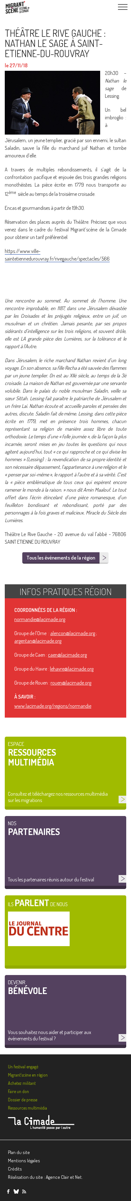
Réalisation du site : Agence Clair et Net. (45, 1177)
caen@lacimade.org (67, 655)
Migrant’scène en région (28, 1075)
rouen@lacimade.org (71, 683)
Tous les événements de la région (60, 557)
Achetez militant (22, 1083)
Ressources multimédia (27, 1108)
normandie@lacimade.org (39, 619)
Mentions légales (24, 1161)
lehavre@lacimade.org (71, 669)
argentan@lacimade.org (37, 641)
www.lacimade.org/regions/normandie (52, 706)
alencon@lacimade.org (72, 633)
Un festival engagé (23, 1066)
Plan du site (19, 1152)
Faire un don (18, 1091)
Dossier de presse (22, 1099)
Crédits (15, 1169)
